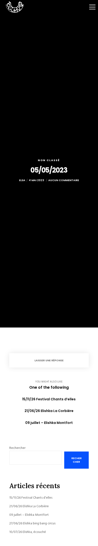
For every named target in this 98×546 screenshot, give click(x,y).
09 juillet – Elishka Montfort (29, 514)
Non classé (49, 160)
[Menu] (89, 7)
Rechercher (17, 448)
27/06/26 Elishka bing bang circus (32, 523)
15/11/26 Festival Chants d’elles (30, 497)
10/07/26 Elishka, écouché (27, 532)
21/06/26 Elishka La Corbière (29, 506)
